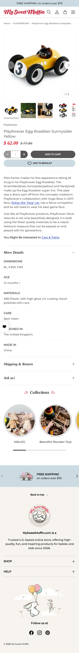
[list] (39, 65)
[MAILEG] (20, 421)
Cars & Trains (51, 237)
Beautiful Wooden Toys (56, 442)
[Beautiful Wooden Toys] (55, 421)
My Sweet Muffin (20, 644)
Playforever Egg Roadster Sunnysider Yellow (51, 24)
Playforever (10, 124)
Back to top (37, 494)
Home (7, 23)
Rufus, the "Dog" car (25, 202)
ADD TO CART (53, 154)
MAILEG (19, 442)
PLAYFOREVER (21, 23)
